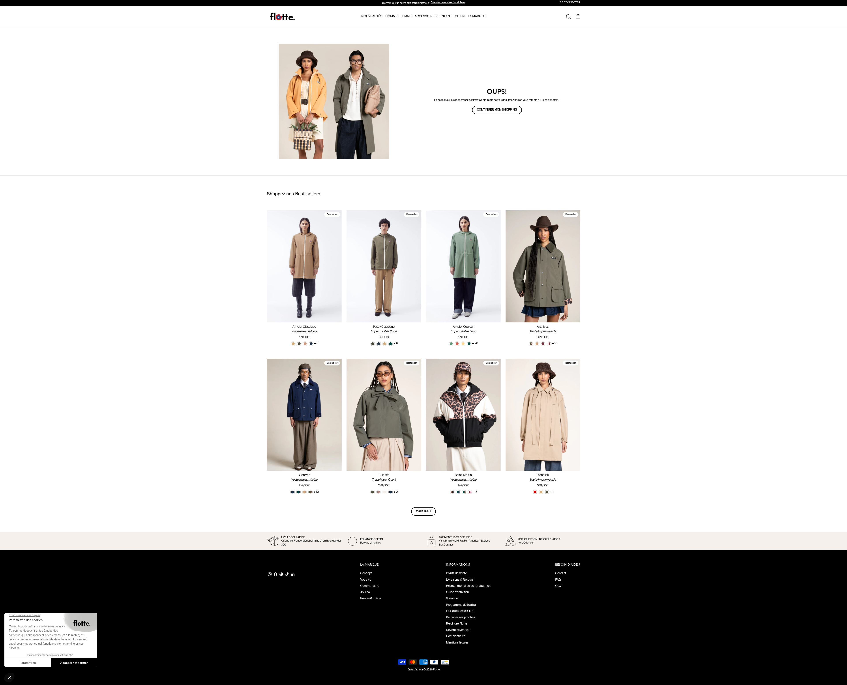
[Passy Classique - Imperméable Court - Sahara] (384, 344)
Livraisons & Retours (460, 580)
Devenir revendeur (458, 630)
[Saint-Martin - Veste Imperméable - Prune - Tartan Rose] (470, 492)
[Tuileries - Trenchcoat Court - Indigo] (390, 492)
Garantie (452, 598)
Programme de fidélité (461, 605)
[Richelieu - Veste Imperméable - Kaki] (547, 492)
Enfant (446, 16)
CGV (558, 586)
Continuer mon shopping (497, 110)
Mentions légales (457, 642)
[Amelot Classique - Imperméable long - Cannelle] (305, 344)
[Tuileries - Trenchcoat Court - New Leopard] (379, 492)
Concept (366, 573)
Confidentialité (455, 636)
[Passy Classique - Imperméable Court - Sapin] (390, 344)
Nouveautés (371, 16)
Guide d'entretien (457, 592)
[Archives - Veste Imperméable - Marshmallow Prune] (549, 344)
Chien (460, 16)
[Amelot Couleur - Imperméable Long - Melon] (463, 344)
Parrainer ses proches (460, 617)
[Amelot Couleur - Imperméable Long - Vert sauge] (451, 344)
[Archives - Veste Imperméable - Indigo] (292, 492)
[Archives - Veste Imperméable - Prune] (543, 344)
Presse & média (370, 598)
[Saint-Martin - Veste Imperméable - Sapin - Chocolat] (464, 492)
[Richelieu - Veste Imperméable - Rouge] (535, 492)
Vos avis (365, 580)
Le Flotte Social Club (459, 611)
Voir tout (423, 511)
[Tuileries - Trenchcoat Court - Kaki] (373, 492)
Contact (560, 573)
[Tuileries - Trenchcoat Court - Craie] (384, 492)
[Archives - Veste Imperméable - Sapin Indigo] (298, 492)
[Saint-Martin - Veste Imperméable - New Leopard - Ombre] (452, 492)
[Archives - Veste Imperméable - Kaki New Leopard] (531, 344)
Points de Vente (456, 573)
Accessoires (426, 16)
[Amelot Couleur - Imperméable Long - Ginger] (457, 344)
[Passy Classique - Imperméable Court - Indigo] (379, 344)
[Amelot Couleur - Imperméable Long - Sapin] (469, 344)
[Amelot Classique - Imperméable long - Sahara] (293, 344)
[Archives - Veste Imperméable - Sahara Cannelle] (537, 344)
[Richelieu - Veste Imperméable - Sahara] (541, 492)
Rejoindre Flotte (456, 624)
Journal (365, 592)
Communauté (369, 586)
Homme (391, 16)
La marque (477, 16)
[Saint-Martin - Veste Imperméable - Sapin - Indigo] (458, 492)
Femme (406, 16)
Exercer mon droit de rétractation (468, 586)
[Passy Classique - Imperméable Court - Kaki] (373, 344)
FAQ (558, 580)
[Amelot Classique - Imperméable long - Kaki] (299, 344)
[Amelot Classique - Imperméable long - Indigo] (311, 344)
